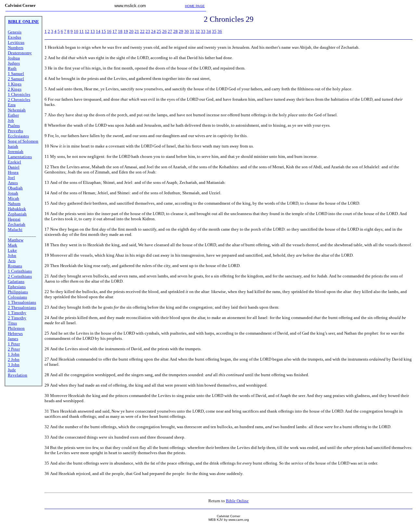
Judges (14, 63)
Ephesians (17, 286)
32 (197, 31)
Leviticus (16, 42)
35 (214, 31)
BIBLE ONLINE (23, 21)
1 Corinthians (20, 271)
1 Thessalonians (22, 302)
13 (92, 31)
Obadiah (15, 188)
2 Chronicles (19, 99)
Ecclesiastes (18, 136)
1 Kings (14, 84)
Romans (15, 265)
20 (131, 31)
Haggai (14, 219)
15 (103, 31)
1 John (14, 354)
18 (120, 31)
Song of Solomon (23, 141)
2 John (14, 359)
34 (208, 31)
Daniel (14, 167)
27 (170, 31)
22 (142, 31)
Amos (13, 182)
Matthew (15, 239)
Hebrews (15, 333)
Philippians (18, 291)
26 (164, 31)
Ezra (12, 104)
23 (148, 31)
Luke (12, 250)
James (13, 338)
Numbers (15, 47)
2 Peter (14, 349)
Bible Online (237, 500)
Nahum (14, 203)
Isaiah (13, 146)
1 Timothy (17, 312)
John (12, 255)
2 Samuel (16, 78)
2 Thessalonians (22, 307)
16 (109, 31)
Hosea (13, 172)
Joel (11, 177)
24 (153, 31)
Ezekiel (14, 162)
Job (11, 120)
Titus (12, 323)
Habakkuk (17, 208)
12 (87, 31)
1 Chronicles (19, 94)
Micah (13, 198)
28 (175, 31)
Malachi (15, 229)
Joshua (14, 58)
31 (192, 31)
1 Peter (14, 343)
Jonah (13, 193)
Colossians (17, 297)
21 (137, 31)
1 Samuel (16, 73)
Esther (13, 115)
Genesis (14, 32)
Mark (12, 245)
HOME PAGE (195, 6)
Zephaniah (17, 213)
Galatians (16, 281)
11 (81, 31)
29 (181, 31)
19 (126, 31)
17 (114, 31)
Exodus (14, 37)
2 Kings (14, 89)
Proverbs (15, 130)
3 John (14, 364)
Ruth (12, 68)
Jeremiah (15, 151)
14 (98, 31)
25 (159, 31)
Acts (12, 260)
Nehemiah (17, 110)
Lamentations (20, 156)
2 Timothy (17, 317)
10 (76, 31)
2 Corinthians (20, 276)
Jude (12, 369)
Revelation (17, 375)
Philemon (16, 328)
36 (219, 31)
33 (203, 31)
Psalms (14, 125)
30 (186, 31)
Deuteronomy (20, 52)
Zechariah (16, 224)
